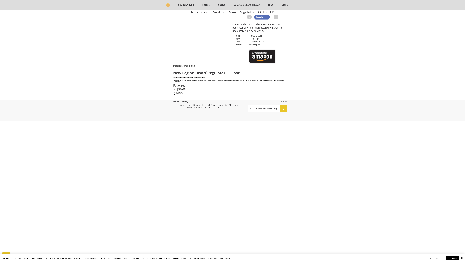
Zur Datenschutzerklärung (220, 258)
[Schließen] (462, 258)
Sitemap (233, 105)
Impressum (186, 105)
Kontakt (223, 105)
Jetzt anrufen (283, 101)
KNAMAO (185, 5)
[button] (246, 5)
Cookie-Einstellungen (435, 258)
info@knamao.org (180, 101)
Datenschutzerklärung (205, 105)
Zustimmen (453, 258)
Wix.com (222, 108)
